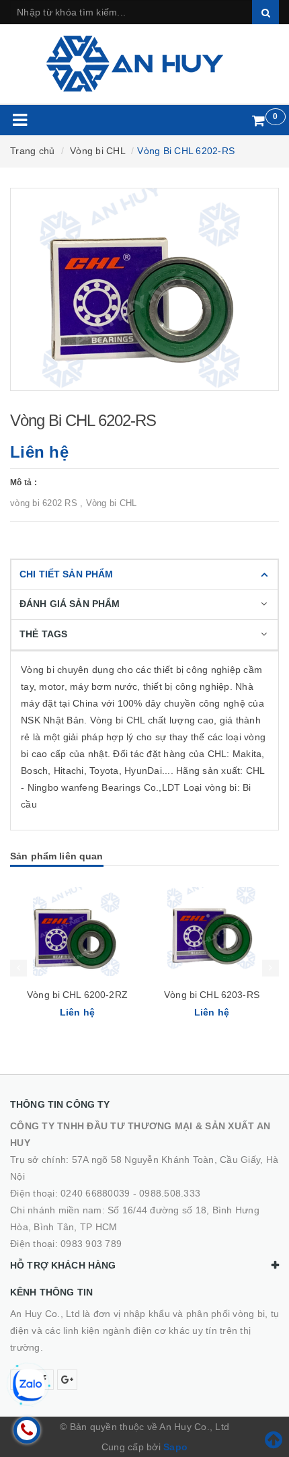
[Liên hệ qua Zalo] (29, 1385)
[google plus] (67, 1379)
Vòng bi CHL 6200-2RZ (77, 994)
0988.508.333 (169, 1193)
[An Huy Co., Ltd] (144, 64)
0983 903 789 (91, 1243)
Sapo (175, 1447)
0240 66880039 (95, 1193)
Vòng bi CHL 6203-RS (211, 994)
